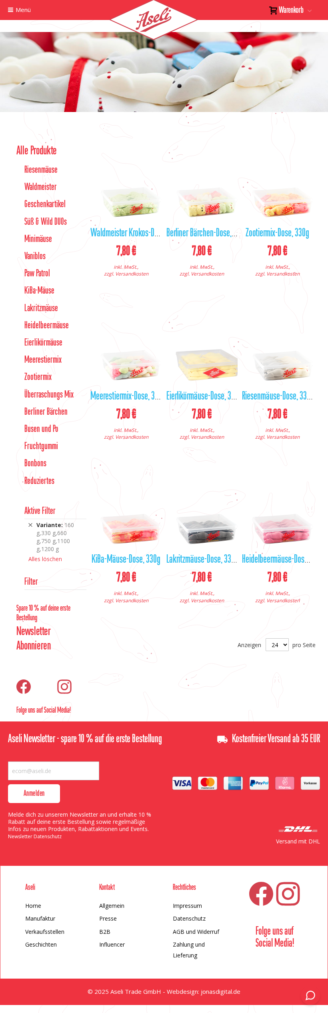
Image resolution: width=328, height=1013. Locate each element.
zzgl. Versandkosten (126, 273)
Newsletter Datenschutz (35, 836)
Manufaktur (40, 918)
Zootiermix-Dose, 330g (277, 233)
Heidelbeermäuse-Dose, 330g (284, 559)
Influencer (112, 944)
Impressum (187, 905)
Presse (108, 918)
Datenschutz (189, 918)
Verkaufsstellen (44, 931)
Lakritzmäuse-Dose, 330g (202, 559)
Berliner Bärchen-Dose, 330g (207, 233)
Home (33, 905)
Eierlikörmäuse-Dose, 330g (204, 396)
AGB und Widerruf (196, 931)
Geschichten (41, 944)
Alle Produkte (36, 151)
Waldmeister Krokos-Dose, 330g (136, 233)
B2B (104, 931)
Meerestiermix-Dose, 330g (128, 396)
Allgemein (111, 905)
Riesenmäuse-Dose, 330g (278, 396)
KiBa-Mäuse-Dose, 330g (126, 559)
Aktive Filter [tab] (40, 511)
